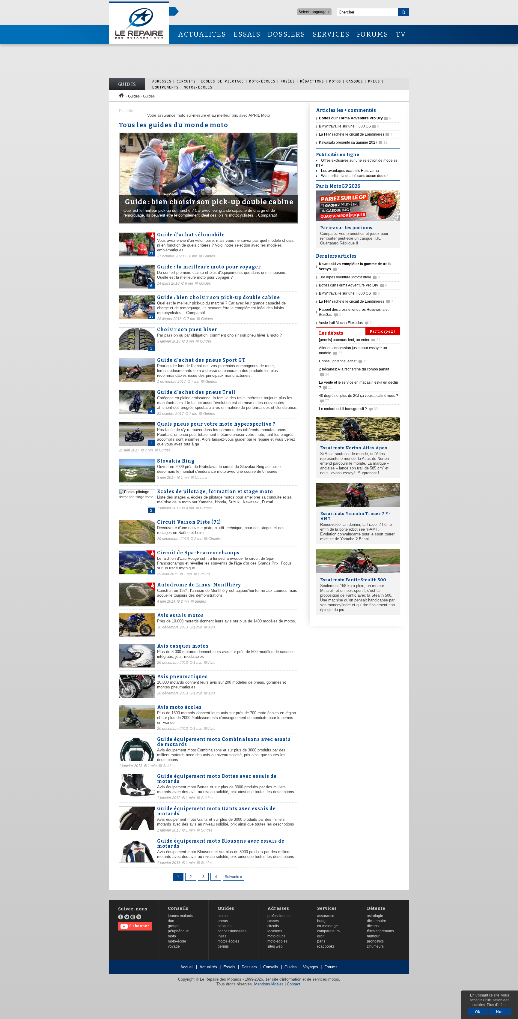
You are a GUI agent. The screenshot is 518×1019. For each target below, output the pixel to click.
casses (273, 921)
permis (223, 946)
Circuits (186, 81)
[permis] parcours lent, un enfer (349, 340)
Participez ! (383, 331)
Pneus (374, 81)
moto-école (177, 941)
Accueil (186, 967)
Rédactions (312, 81)
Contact (293, 984)
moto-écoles (277, 941)
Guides (127, 84)
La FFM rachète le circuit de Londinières (355, 134)
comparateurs (328, 931)
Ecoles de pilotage (222, 81)
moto (172, 936)
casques (224, 926)
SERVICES (331, 34)
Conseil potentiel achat (343, 361)
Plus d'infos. (496, 1005)
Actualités (208, 967)
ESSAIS (247, 34)
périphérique (178, 931)
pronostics (375, 941)
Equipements (165, 87)
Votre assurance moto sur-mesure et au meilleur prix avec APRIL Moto (208, 115)
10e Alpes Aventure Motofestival (349, 277)
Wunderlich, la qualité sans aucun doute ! (354, 176)
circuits (273, 926)
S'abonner (139, 926)
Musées (288, 81)
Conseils (178, 908)
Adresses (161, 81)
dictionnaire (376, 921)
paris (321, 941)
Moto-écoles (262, 81)
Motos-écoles (198, 87)
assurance (325, 916)
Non (500, 1012)
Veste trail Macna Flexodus (345, 323)
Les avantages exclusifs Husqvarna (350, 171)
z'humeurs (375, 946)
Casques (354, 81)
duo (171, 921)
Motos (335, 81)
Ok (477, 1012)
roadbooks (326, 946)
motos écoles (228, 941)
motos (223, 916)
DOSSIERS (286, 34)
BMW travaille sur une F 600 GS (349, 126)
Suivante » (233, 877)
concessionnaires (232, 931)
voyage (174, 946)
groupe (174, 926)
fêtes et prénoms (380, 931)
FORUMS (372, 34)
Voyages (310, 967)
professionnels (279, 916)
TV (401, 34)
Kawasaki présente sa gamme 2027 (353, 142)
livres (222, 936)
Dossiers (249, 967)
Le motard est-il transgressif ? (348, 409)
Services (327, 908)
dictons (373, 926)
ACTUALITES (202, 34)
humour (373, 936)
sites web (275, 946)
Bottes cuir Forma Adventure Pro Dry (353, 285)
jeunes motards (180, 916)
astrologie (375, 916)
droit (320, 936)
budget (323, 921)
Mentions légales (269, 984)
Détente (376, 908)
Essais (229, 967)
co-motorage (327, 926)
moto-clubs (276, 936)
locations (274, 931)
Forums (331, 967)
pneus (223, 921)
